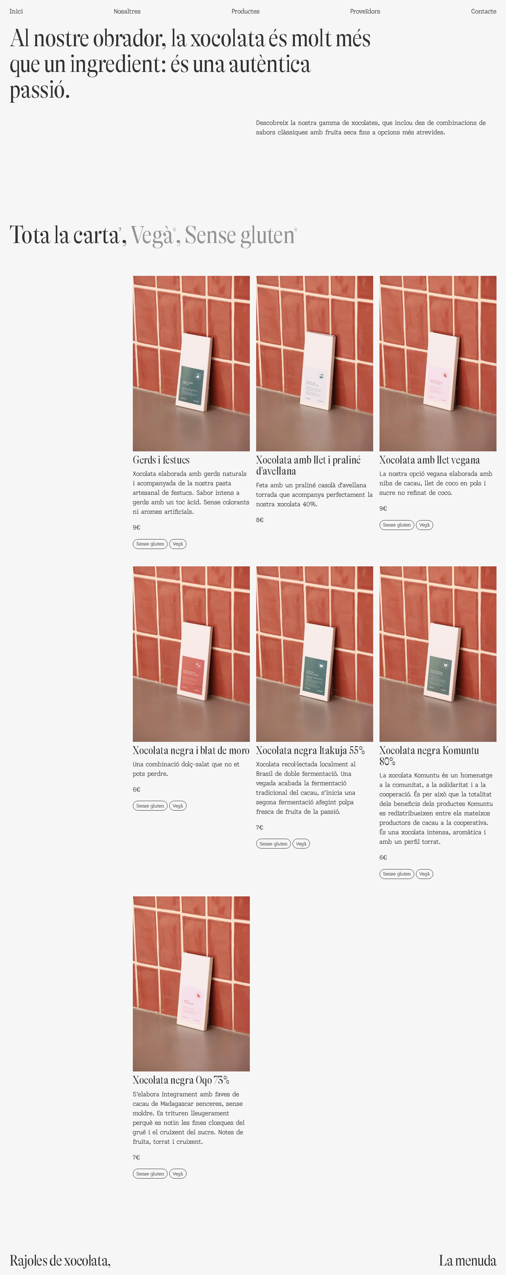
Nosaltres (127, 11)
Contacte (484, 11)
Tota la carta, (68, 235)
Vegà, (155, 235)
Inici (16, 11)
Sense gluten (240, 235)
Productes (246, 11)
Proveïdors (365, 11)
